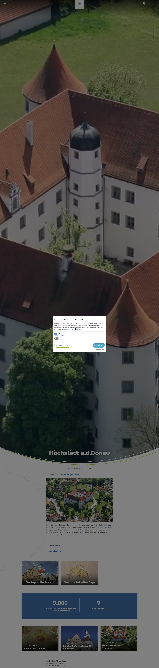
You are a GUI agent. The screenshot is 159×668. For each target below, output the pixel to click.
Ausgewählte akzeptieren (62, 345)
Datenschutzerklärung (69, 329)
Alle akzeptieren (99, 345)
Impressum (79, 329)
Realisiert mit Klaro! (100, 349)
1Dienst (62, 335)
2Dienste (62, 339)
